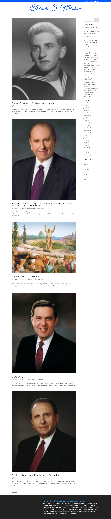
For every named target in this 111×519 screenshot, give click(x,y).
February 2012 (87, 123)
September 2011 (88, 133)
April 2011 (86, 145)
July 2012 (86, 118)
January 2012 (87, 125)
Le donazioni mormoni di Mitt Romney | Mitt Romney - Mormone (91, 67)
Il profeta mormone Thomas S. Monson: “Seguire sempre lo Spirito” (91, 42)
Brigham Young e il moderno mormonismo (91, 94)
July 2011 (86, 138)
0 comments (37, 106)
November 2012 (88, 113)
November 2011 (88, 128)
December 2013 (88, 103)
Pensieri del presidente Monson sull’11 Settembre (35, 475)
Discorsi (86, 172)
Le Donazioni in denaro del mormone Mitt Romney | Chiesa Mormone (91, 90)
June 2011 (86, 140)
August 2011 (87, 135)
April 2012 (86, 120)
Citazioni (86, 167)
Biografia (30, 106)
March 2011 (87, 148)
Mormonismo (18, 376)
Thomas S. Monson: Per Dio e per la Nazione (33, 103)
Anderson (15, 106)
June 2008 (86, 153)
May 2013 (86, 110)
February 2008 (87, 155)
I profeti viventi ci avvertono (25, 276)
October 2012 (87, 115)
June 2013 (86, 108)
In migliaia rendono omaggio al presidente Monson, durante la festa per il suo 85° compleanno (42, 204)
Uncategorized (87, 177)
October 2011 (87, 130)
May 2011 (86, 143)
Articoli (85, 162)
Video (85, 179)
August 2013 (87, 105)
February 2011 (87, 150)
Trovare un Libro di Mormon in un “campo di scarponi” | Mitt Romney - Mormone (91, 57)
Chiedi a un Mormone (94, 1)
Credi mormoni (31, 279)
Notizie (34, 208)
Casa (87, 1)
